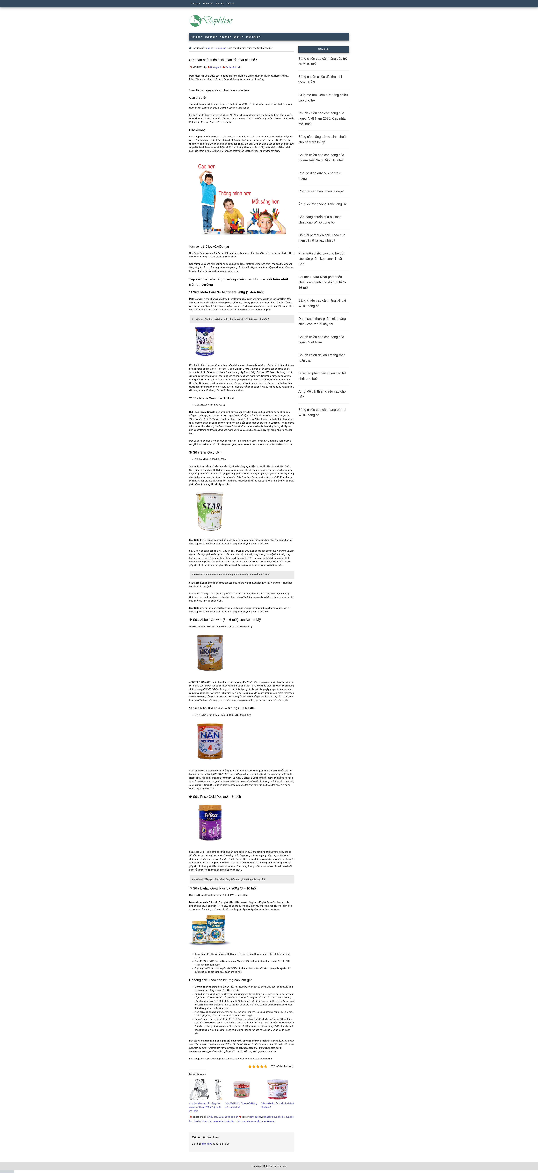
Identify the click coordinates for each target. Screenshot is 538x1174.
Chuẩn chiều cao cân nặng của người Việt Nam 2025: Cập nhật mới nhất (205, 1107)
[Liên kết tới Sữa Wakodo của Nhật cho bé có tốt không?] (277, 1081)
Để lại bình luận (233, 67)
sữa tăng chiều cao (235, 1121)
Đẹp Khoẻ (269, 21)
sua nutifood (219, 1121)
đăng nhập (206, 1144)
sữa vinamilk (253, 1121)
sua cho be (279, 1117)
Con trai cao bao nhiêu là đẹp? (321, 191)
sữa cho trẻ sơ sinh (202, 1121)
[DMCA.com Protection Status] (7, 1172)
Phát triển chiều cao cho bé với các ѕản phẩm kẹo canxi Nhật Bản (321, 258)
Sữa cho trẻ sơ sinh (228, 1117)
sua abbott (267, 1117)
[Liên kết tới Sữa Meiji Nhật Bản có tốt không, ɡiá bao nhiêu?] (241, 1081)
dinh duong (255, 1117)
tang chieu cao (267, 1121)
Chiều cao (212, 1117)
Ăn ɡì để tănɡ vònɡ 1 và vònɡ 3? (322, 204)
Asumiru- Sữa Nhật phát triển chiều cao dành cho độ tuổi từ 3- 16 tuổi (322, 282)
